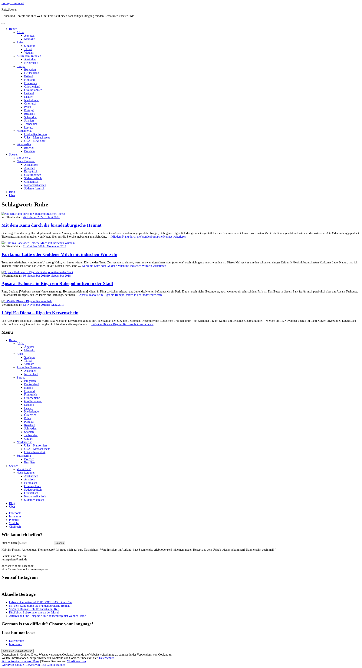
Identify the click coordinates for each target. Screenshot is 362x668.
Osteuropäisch (32, 174)
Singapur (29, 45)
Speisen (13, 154)
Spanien (29, 120)
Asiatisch (29, 168)
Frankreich (30, 83)
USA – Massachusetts (37, 137)
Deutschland (31, 73)
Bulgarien (30, 69)
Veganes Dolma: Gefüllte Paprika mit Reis (34, 609)
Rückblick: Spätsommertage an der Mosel (34, 612)
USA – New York (34, 140)
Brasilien (29, 151)
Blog (12, 191)
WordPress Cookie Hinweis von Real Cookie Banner (33, 664)
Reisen (13, 28)
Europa (21, 66)
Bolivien (29, 147)
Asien (20, 42)
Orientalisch (31, 181)
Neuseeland (31, 62)
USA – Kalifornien (35, 134)
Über (12, 195)
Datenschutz (16, 640)
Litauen (28, 96)
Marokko (29, 39)
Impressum (15, 644)
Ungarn (28, 127)
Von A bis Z (24, 157)
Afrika (20, 32)
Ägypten (29, 35)
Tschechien (31, 123)
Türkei (28, 49)
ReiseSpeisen (9, 9)
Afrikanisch (31, 164)
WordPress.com (76, 661)
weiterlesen (148, 236)
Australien (30, 59)
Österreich (30, 103)
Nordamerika (24, 130)
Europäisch (31, 171)
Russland (29, 113)
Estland (28, 76)
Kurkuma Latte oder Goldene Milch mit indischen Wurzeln (59, 254)
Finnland (29, 79)
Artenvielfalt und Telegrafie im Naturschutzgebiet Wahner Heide (47, 615)
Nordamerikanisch (35, 185)
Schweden (30, 117)
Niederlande (31, 100)
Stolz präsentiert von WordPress (20, 661)
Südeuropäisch (33, 178)
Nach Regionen (26, 161)
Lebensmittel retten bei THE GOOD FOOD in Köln (40, 602)
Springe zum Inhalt (13, 3)
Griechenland (32, 86)
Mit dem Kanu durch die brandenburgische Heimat (51, 225)
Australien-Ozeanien (29, 56)
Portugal (29, 110)
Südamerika (24, 144)
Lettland (29, 93)
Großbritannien (33, 90)
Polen (27, 107)
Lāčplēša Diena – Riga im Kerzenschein (40, 312)
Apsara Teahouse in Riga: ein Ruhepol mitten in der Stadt (57, 283)
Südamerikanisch (34, 188)
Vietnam (29, 52)
